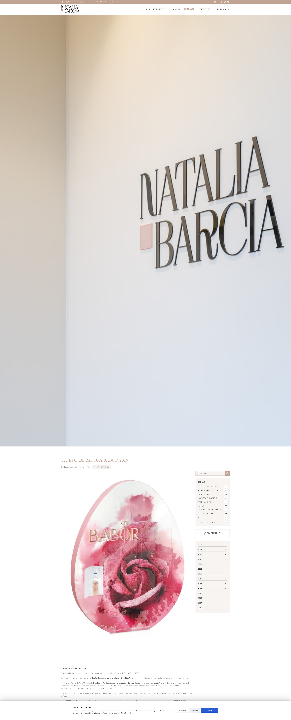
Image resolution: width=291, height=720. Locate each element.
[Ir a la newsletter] (228, 1)
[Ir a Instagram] (221, 1)
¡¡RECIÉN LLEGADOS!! (101, 467)
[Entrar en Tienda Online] (214, 1)
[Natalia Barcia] (70, 9)
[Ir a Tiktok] (224, 1)
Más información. (126, 713)
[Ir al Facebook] (218, 1)
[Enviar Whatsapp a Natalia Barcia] (62, 1)
